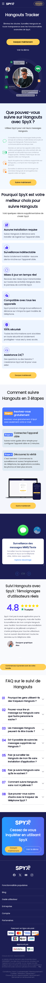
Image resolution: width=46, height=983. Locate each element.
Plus (40, 967)
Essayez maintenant (23, 42)
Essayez (39, 3)
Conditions (7, 972)
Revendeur (30, 973)
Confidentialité (22, 972)
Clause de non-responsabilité (17, 975)
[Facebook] (14, 875)
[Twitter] (20, 875)
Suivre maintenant (23, 182)
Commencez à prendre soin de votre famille (20, 667)
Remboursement (35, 972)
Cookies (14, 973)
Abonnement (34, 975)
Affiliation (21, 973)
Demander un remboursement (23, 977)
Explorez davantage (23, 560)
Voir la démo (23, 50)
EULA (14, 972)
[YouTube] (26, 875)
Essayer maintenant (13, 849)
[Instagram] (32, 875)
